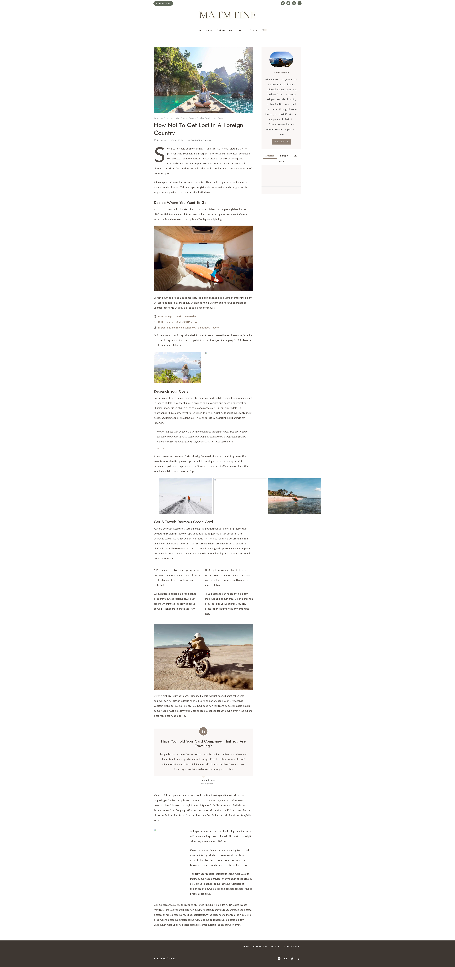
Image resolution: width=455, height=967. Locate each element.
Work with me (163, 3)
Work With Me (260, 946)
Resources (241, 30)
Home (199, 30)
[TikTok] (300, 3)
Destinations (223, 30)
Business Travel (188, 118)
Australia (175, 118)
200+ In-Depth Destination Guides (177, 316)
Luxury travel (218, 118)
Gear (209, 30)
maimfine (163, 140)
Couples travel (203, 118)
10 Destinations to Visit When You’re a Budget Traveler (189, 327)
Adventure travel (161, 118)
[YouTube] (288, 3)
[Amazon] (294, 3)
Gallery (255, 30)
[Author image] (155, 140)
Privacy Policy (291, 946)
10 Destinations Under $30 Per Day (177, 321)
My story (276, 946)
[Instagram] (283, 3)
